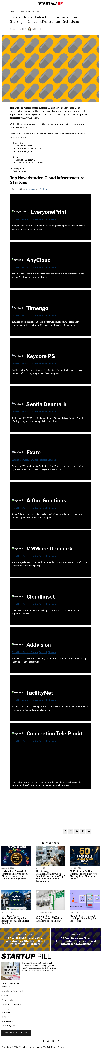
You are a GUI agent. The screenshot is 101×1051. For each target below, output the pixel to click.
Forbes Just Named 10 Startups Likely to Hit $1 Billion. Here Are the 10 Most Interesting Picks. (14, 875)
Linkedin (52, 219)
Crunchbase (30, 189)
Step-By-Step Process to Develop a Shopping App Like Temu (83, 918)
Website (27, 219)
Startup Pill (32, 11)
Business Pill (7, 1021)
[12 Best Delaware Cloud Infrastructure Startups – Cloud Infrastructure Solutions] (76, 939)
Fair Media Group (55, 1047)
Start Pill (37, 29)
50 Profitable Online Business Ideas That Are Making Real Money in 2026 (83, 875)
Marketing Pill (8, 1026)
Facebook (43, 219)
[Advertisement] (50, 763)
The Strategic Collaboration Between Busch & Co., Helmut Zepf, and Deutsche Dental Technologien (50, 876)
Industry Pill (17, 11)
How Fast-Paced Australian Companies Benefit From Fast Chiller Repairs (15, 919)
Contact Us (6, 995)
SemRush (43, 189)
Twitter (34, 219)
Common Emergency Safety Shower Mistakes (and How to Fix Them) (49, 918)
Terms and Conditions (11, 1004)
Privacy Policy (7, 1000)
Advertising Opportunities (13, 991)
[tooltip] (65, 831)
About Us (5, 987)
